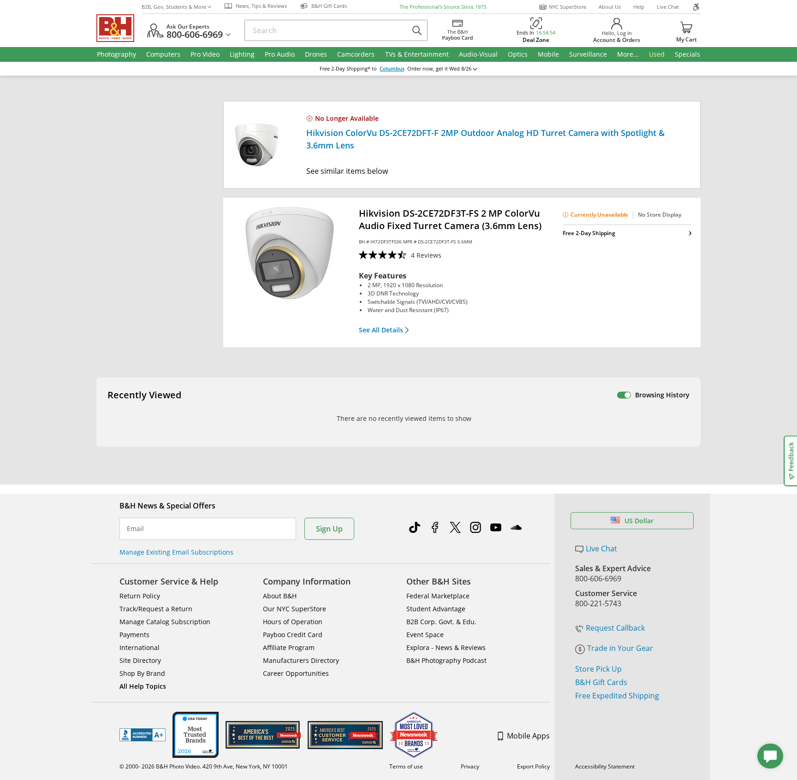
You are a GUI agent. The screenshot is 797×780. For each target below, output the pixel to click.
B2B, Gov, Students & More (174, 6)
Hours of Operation (292, 621)
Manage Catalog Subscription (164, 621)
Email (135, 529)
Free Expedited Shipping (617, 696)
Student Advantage (435, 608)
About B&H (280, 595)
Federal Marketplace (438, 595)
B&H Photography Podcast (446, 660)
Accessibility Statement (605, 766)
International (139, 647)
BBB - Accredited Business (142, 735)
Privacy (470, 766)
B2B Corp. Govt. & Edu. (441, 621)
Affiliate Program (289, 647)
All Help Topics (142, 686)
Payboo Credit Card (292, 634)
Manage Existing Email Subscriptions (176, 552)
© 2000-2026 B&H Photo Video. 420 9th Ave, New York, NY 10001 (203, 766)
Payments (134, 634)
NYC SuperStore (567, 6)
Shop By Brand (142, 673)
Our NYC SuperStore (294, 608)
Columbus (392, 68)
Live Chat (668, 6)
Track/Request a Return (155, 608)
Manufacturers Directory (301, 660)
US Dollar (639, 520)
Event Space (425, 634)
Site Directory (140, 660)
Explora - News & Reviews (446, 647)
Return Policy (139, 595)
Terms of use (406, 766)
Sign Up (329, 529)
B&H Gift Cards (601, 682)
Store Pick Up (598, 669)
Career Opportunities (296, 673)
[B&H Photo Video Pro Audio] (119, 28)
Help (638, 6)
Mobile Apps (528, 736)
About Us (610, 6)
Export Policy (533, 766)
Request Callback (615, 628)
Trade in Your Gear (620, 648)
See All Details (381, 330)
